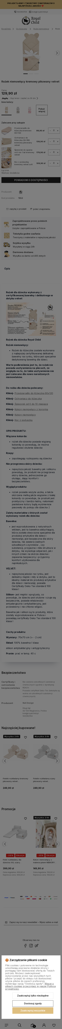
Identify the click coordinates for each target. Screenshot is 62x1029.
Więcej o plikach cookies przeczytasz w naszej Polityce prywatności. (30, 986)
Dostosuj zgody (33, 1003)
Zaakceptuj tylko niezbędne (33, 995)
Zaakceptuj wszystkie (32, 1010)
